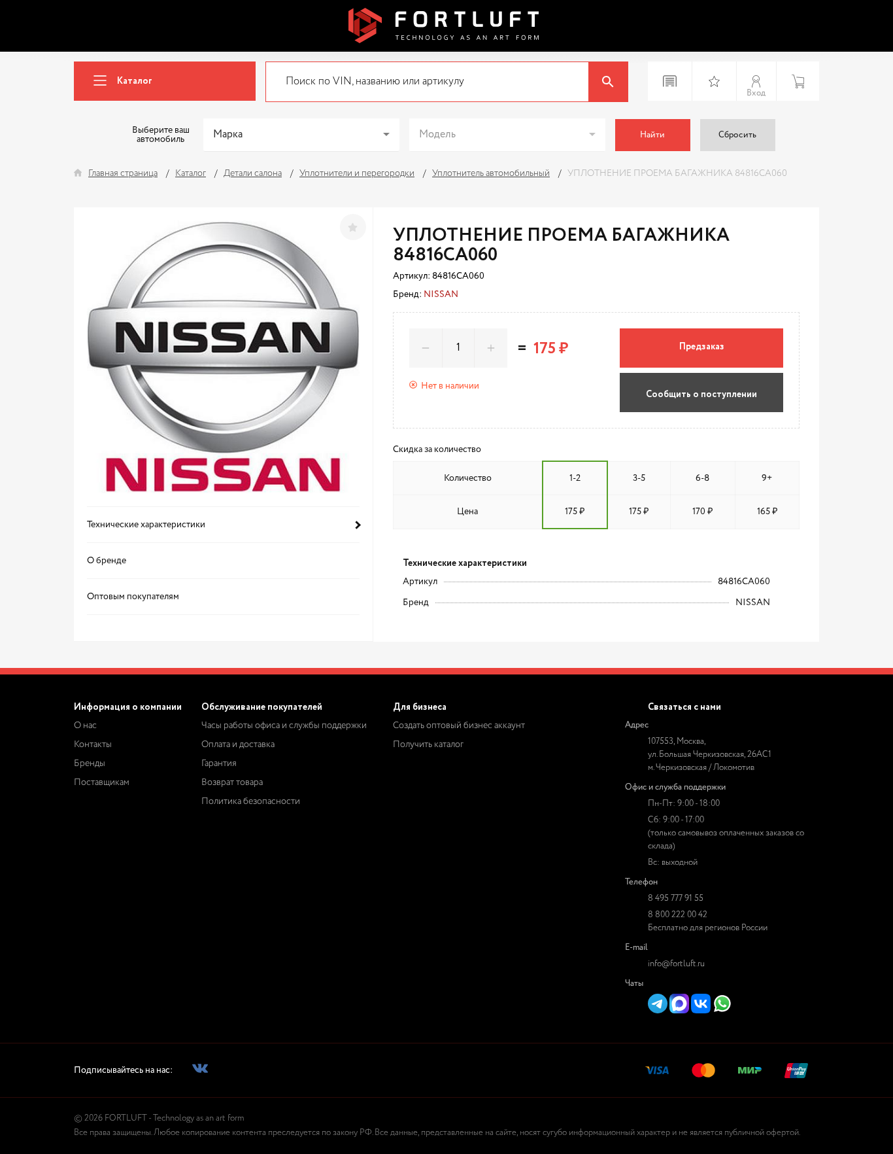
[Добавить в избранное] (353, 227)
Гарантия (219, 763)
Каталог (134, 81)
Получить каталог (428, 744)
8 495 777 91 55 (675, 898)
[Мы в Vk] (200, 1070)
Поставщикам (101, 782)
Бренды (89, 763)
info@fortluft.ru (676, 964)
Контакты (93, 744)
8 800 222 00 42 (677, 915)
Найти (652, 135)
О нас (85, 725)
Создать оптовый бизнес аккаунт (459, 725)
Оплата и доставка (238, 744)
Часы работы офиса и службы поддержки (284, 725)
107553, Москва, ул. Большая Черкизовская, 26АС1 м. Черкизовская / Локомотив (709, 754)
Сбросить (737, 135)
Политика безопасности (250, 801)
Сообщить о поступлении (701, 394)
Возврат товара (232, 782)
